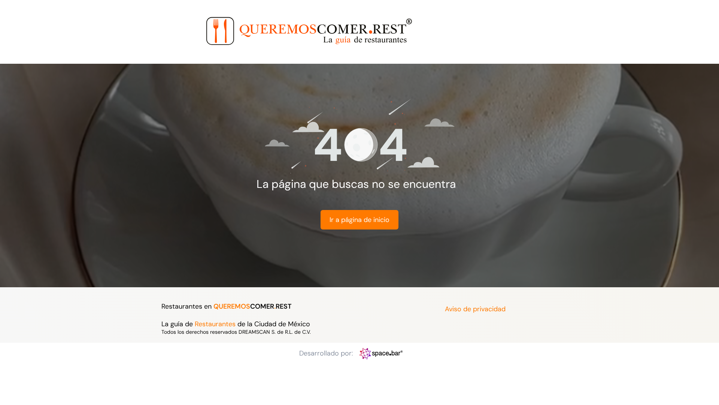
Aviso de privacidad (475, 309)
